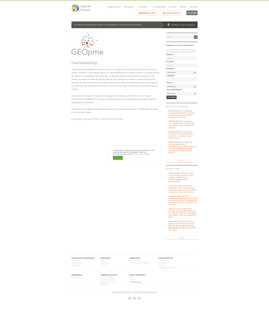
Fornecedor (161, 265)
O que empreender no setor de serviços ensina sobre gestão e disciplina (181, 115)
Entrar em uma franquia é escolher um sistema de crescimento (180, 136)
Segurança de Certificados (108, 282)
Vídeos (183, 7)
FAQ (130, 277)
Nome (170, 55)
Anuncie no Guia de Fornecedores (139, 263)
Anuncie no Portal (134, 260)
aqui (80, 119)
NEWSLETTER (148, 13)
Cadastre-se (172, 13)
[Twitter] (134, 298)
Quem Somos (75, 260)
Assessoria (103, 260)
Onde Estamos (75, 265)
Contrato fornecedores (107, 277)
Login (192, 13)
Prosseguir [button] (118, 158)
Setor (170, 83)
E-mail (170, 62)
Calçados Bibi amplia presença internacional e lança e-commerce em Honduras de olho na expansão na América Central (183, 200)
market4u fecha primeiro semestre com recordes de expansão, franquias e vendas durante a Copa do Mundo (182, 189)
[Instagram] (139, 298)
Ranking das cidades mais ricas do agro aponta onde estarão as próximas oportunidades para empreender (180, 177)
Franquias (128, 7)
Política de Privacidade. (141, 154)
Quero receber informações (166, 267)
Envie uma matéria (77, 277)
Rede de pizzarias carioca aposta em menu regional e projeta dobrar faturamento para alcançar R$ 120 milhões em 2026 (182, 225)
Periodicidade (174, 90)
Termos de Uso (104, 284)
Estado (171, 69)
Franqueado (162, 260)
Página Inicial (114, 7)
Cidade (171, 76)
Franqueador (162, 263)
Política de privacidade (107, 279)
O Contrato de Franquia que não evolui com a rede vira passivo (181, 125)
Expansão (103, 265)
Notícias (143, 7)
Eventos (172, 7)
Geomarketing (104, 263)
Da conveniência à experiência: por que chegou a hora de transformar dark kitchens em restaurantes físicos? (182, 148)
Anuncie (193, 7)
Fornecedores (159, 7)
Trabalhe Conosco (76, 263)
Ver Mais (182, 161)
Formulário (132, 279)
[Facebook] (129, 298)
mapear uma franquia (183, 25)
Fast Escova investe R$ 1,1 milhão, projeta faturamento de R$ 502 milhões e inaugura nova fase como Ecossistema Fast (182, 213)
